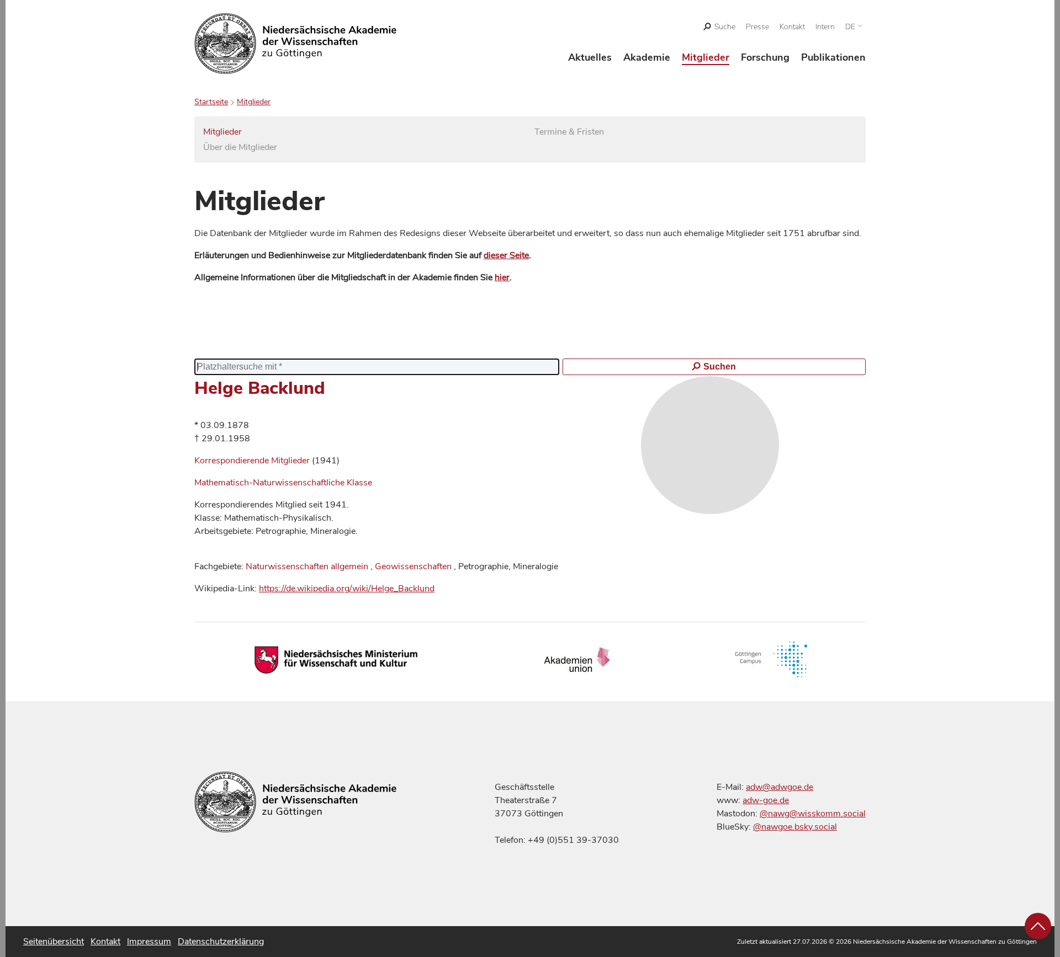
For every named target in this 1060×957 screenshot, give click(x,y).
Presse (757, 27)
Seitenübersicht (53, 941)
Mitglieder (705, 57)
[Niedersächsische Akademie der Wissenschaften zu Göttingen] (295, 43)
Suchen (719, 366)
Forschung (765, 57)
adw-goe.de (766, 800)
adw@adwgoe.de (779, 787)
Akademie (646, 57)
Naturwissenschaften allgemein (307, 566)
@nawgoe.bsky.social (795, 827)
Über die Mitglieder (240, 147)
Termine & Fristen (569, 132)
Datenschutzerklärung (221, 941)
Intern (825, 27)
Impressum (149, 941)
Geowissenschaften (413, 566)
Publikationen (833, 57)
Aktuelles (590, 57)
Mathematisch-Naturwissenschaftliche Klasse (283, 483)
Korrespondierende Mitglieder (253, 461)
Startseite (211, 102)
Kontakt (792, 27)
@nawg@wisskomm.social (813, 814)
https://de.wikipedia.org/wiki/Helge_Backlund (346, 588)
